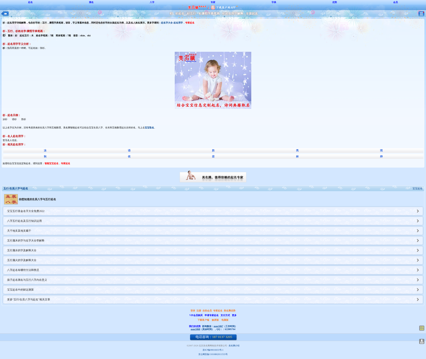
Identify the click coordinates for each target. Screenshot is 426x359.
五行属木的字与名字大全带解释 (25, 240)
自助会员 (207, 310)
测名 (91, 2)
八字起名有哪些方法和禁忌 (23, 270)
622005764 (230, 329)
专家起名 (217, 310)
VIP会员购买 (196, 315)
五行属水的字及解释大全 (21, 250)
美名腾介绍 (234, 345)
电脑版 (224, 320)
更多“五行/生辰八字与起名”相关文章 (28, 299)
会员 (395, 2)
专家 (213, 2)
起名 (30, 2)
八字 (152, 2)
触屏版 (215, 320)
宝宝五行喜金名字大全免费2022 (25, 211)
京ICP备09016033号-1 (213, 350)
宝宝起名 (418, 188)
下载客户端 (203, 320)
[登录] (421, 341)
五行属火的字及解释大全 (21, 260)
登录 (193, 310)
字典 (274, 2)
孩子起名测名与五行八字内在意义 (27, 279)
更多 (234, 315)
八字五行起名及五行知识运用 (24, 220)
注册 (199, 310)
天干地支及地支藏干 (19, 230)
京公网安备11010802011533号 (213, 354)
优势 (334, 2)
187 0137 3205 (214, 337)
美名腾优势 (229, 310)
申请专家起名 (212, 315)
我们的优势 (195, 326)
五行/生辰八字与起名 (15, 188)
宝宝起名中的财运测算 (20, 289)
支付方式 (225, 315)
